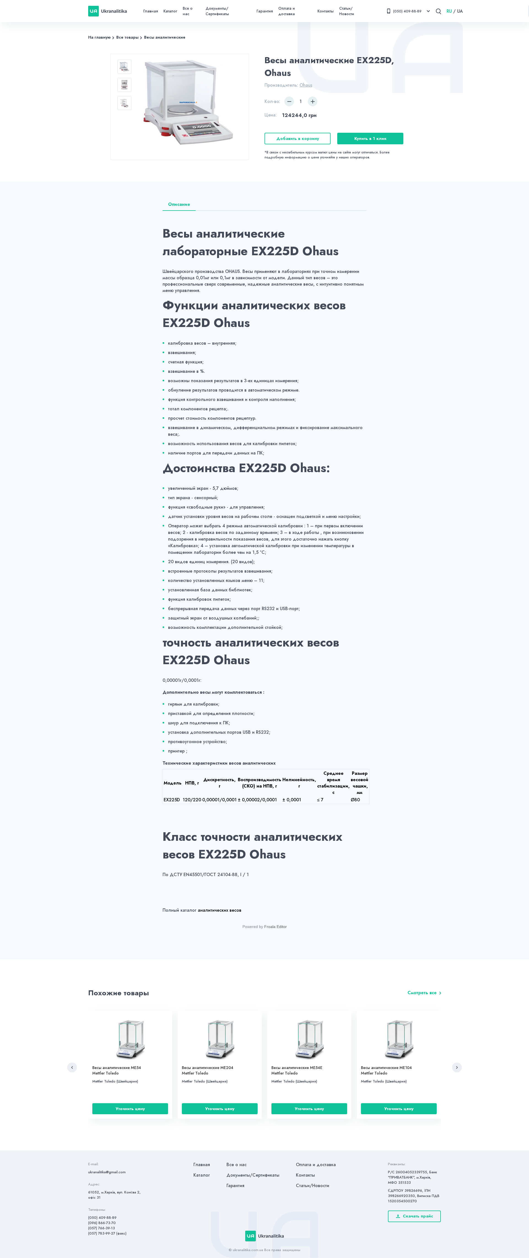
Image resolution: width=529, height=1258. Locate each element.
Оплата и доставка (286, 11)
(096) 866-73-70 (102, 1222)
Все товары (127, 37)
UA (460, 11)
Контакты (325, 11)
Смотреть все (422, 993)
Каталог (170, 11)
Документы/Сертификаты (217, 11)
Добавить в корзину (297, 138)
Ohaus (305, 85)
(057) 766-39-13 (101, 1228)
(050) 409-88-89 (102, 1217)
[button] (72, 1067)
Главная (150, 11)
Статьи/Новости (346, 11)
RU (449, 11)
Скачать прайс (418, 1216)
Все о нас (188, 11)
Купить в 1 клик (370, 138)
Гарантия (265, 11)
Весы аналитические (164, 37)
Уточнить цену (130, 1109)
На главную (99, 37)
